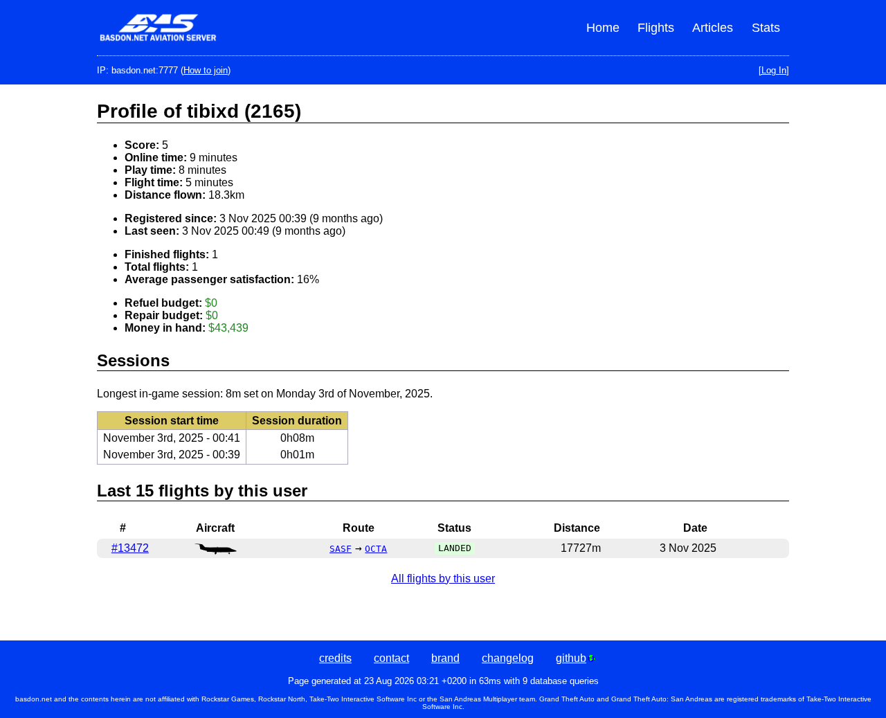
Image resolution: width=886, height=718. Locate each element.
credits (335, 658)
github (571, 658)
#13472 (130, 548)
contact (391, 658)
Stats (766, 28)
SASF (340, 549)
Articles (712, 28)
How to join (205, 70)
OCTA (376, 549)
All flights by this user (443, 578)
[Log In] (774, 70)
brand (445, 658)
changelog (508, 658)
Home (603, 28)
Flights (656, 28)
